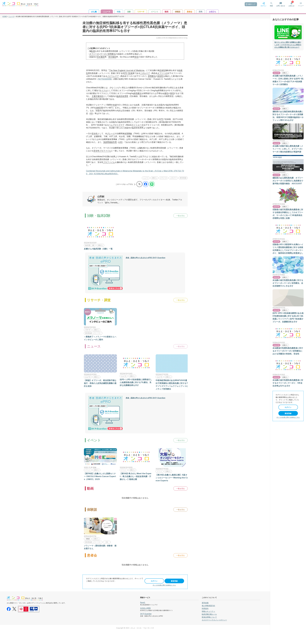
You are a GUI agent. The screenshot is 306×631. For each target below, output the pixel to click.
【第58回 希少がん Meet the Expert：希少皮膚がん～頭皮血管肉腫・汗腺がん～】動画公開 (135, 476)
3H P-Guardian (146, 614)
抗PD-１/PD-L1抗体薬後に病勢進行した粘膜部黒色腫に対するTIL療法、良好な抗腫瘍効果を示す (136, 382)
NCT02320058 (104, 79)
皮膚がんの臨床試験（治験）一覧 (98, 248)
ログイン (154, 581)
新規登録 (174, 581)
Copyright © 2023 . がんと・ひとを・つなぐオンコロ (135, 628)
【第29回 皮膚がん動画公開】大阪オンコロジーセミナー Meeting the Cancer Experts (172, 478)
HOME (4, 16)
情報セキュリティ (208, 611)
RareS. (142, 602)
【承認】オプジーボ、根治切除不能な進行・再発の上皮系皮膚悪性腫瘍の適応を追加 (100, 383)
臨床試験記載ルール (209, 614)
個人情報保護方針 (208, 606)
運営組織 (205, 603)
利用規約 (205, 608)
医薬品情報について (209, 617)
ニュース (11, 16)
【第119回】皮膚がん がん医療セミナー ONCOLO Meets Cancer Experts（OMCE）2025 (100, 476)
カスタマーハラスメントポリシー (214, 620)
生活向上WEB (145, 608)
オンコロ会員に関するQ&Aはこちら (164, 585)
